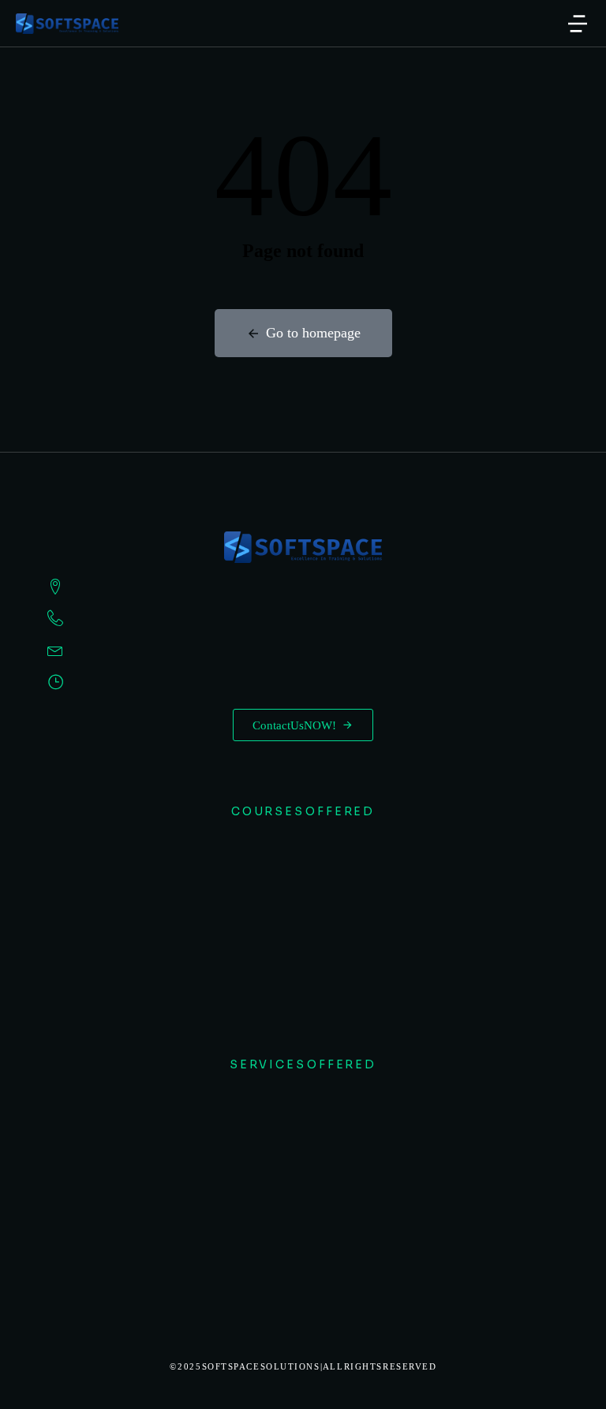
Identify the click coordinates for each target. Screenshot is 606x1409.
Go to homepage (313, 333)
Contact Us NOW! (294, 725)
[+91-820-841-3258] (303, 618)
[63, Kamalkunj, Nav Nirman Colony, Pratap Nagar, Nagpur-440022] (303, 587)
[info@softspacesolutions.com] (303, 650)
